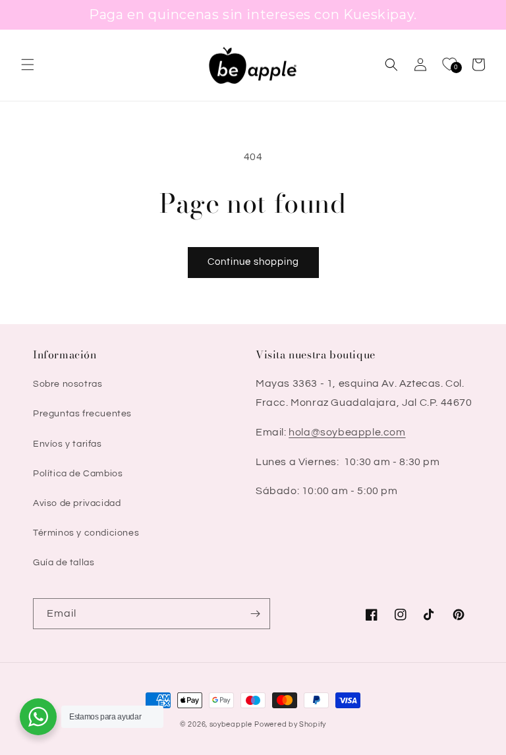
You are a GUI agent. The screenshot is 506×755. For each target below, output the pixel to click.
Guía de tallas (63, 562)
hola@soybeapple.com (347, 432)
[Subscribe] (254, 613)
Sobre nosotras (67, 384)
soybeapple (231, 724)
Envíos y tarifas (67, 444)
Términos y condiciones (86, 533)
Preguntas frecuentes (82, 413)
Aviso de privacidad (77, 503)
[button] (27, 64)
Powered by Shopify (290, 724)
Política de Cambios (78, 473)
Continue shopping (253, 262)
